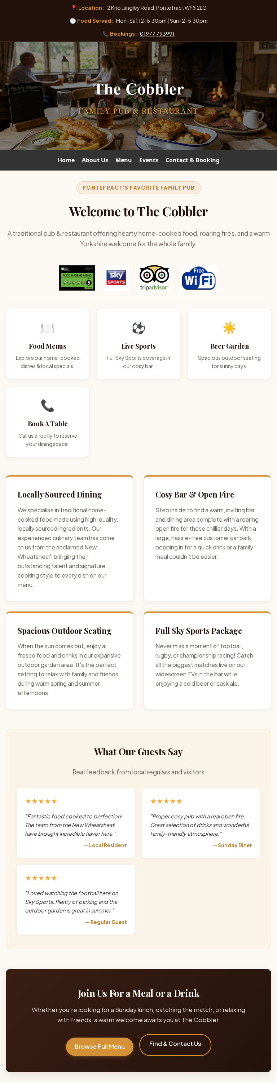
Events (148, 160)
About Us (95, 160)
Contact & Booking (193, 160)
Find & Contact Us (175, 1043)
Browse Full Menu (100, 1046)
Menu (123, 160)
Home (66, 160)
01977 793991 (157, 33)
